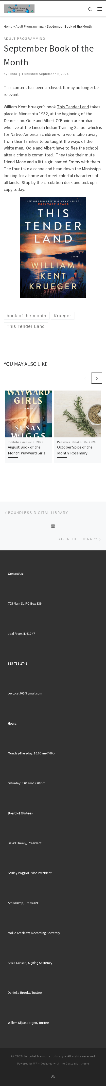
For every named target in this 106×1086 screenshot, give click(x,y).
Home (8, 26)
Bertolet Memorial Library (44, 1056)
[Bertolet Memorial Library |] (19, 8)
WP (35, 1063)
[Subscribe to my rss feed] (53, 1076)
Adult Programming (30, 26)
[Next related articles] (96, 378)
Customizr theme (77, 1063)
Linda (12, 74)
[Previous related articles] (84, 378)
